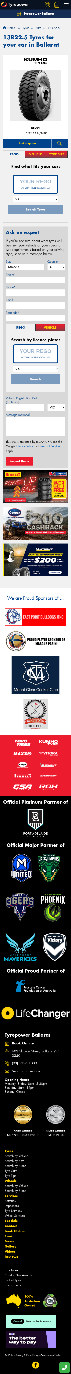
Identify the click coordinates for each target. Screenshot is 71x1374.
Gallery (10, 1246)
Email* (10, 300)
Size (8, 262)
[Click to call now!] (47, 5)
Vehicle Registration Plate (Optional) (22, 400)
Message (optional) (18, 415)
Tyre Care (11, 1171)
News (9, 1241)
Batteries (10, 1201)
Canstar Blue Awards (18, 1275)
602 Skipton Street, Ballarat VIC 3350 (35, 1053)
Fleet (8, 1236)
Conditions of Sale (50, 1355)
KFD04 (35, 128)
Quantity (53, 262)
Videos (10, 1251)
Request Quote (19, 461)
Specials (11, 1221)
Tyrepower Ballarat (38, 13)
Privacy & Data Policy (27, 1355)
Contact (11, 1226)
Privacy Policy (24, 446)
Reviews (11, 1257)
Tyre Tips (10, 1176)
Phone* (10, 287)
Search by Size (14, 1161)
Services (11, 1196)
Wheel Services (15, 1216)
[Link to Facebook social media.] (35, 1364)
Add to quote (27, 143)
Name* (11, 275)
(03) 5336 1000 (24, 1063)
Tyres (9, 1151)
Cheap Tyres (13, 1285)
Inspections (12, 1206)
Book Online (15, 1231)
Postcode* (12, 313)
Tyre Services (13, 1211)
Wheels (10, 1181)
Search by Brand (15, 1166)
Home (10, 28)
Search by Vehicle (16, 1156)
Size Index (11, 1270)
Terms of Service (50, 446)
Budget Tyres (13, 1280)
